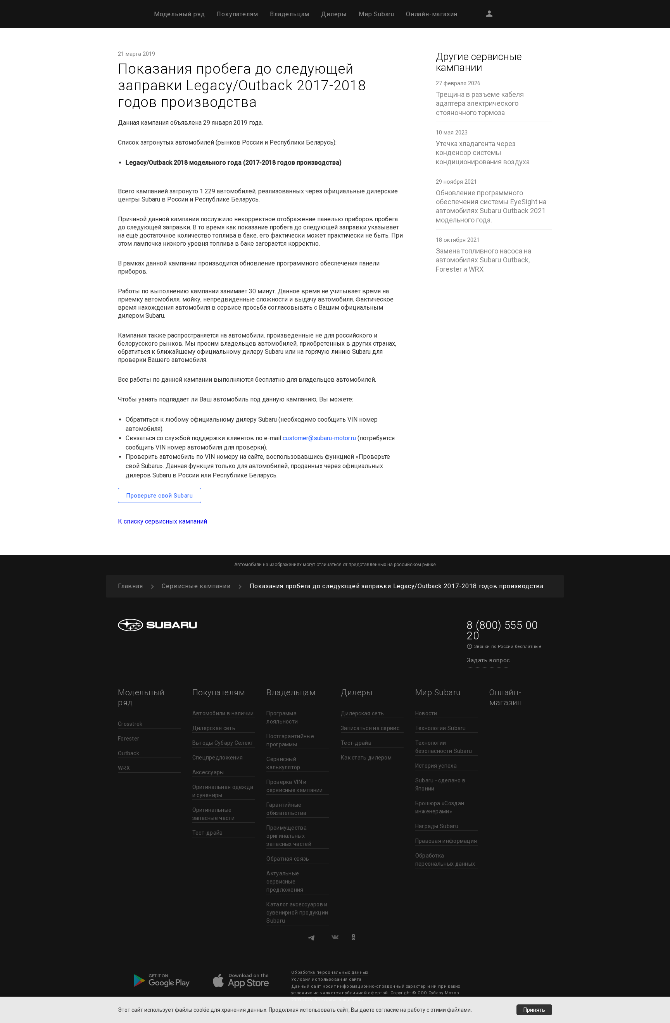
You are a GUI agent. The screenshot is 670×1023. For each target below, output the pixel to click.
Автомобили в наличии (223, 713)
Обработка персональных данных (445, 859)
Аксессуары (208, 772)
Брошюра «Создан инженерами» (440, 807)
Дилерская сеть (213, 728)
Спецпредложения (217, 757)
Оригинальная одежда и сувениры (223, 791)
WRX (124, 768)
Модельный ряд (179, 14)
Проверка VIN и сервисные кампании (294, 786)
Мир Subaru (376, 14)
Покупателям (237, 14)
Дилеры (334, 14)
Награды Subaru (436, 826)
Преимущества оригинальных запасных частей (288, 836)
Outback (128, 753)
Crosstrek (130, 724)
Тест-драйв (207, 833)
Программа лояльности (282, 717)
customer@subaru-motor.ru (319, 438)
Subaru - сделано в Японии (440, 784)
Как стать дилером (366, 757)
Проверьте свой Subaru (159, 495)
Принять (534, 1010)
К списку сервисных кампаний (162, 521)
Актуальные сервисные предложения (284, 881)
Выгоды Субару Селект (223, 743)
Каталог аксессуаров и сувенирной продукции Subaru (297, 912)
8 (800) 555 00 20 (502, 630)
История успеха (436, 766)
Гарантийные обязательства (286, 809)
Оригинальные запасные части (213, 814)
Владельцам (289, 14)
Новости (426, 713)
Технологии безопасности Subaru (443, 747)
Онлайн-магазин (432, 14)
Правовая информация (446, 841)
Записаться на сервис (370, 728)
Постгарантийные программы (290, 740)
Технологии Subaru (440, 728)
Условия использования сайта (326, 979)
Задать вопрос (488, 660)
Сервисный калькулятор (283, 763)
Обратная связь (287, 859)
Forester (128, 738)
